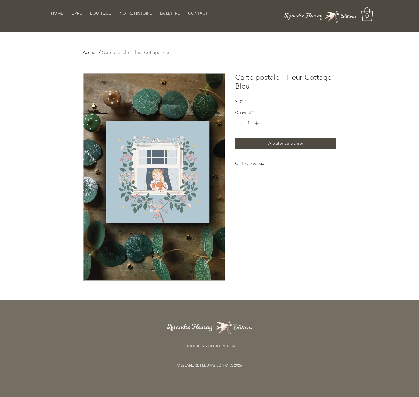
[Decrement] (239, 123)
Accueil (90, 52)
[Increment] (257, 123)
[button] (367, 14)
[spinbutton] (248, 123)
